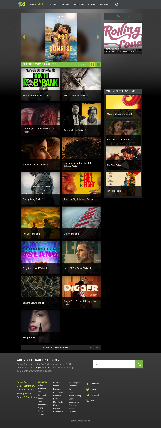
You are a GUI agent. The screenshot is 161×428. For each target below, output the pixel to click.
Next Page (94, 348)
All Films (53, 4)
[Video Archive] (98, 66)
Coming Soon (78, 4)
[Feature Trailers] (92, 66)
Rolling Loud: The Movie (120, 51)
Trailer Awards (24, 382)
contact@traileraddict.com (44, 367)
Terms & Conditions (27, 397)
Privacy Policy (24, 393)
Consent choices (25, 389)
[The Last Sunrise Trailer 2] (61, 37)
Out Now (91, 4)
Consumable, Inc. (83, 421)
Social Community (26, 386)
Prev (29, 37)
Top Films (65, 4)
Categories (103, 4)
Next (93, 37)
